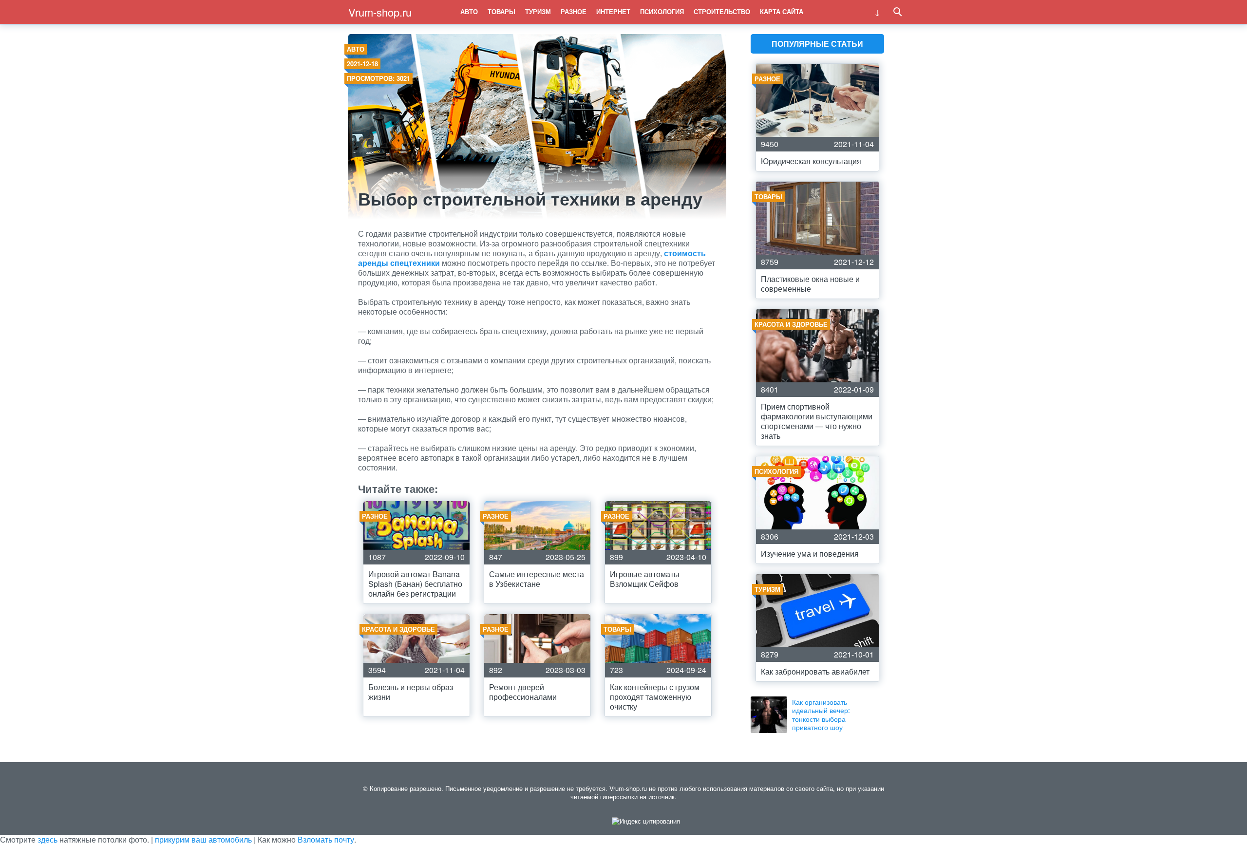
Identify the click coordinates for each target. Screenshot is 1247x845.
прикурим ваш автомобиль (203, 839)
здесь (47, 839)
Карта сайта (781, 11)
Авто (469, 11)
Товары (501, 11)
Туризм (538, 11)
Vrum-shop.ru (380, 11)
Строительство (722, 11)
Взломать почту (326, 839)
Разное (573, 11)
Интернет (613, 11)
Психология (662, 11)
